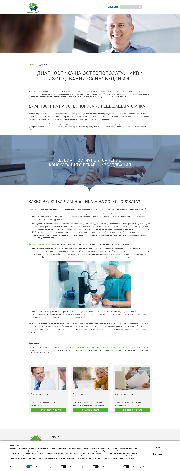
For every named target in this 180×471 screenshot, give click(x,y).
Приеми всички (158, 454)
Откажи (158, 447)
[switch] (63, 466)
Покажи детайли (139, 467)
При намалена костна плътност (42, 244)
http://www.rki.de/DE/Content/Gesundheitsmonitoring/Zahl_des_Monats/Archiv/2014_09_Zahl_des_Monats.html (104, 347)
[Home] (35, 8)
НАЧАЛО (33, 64)
